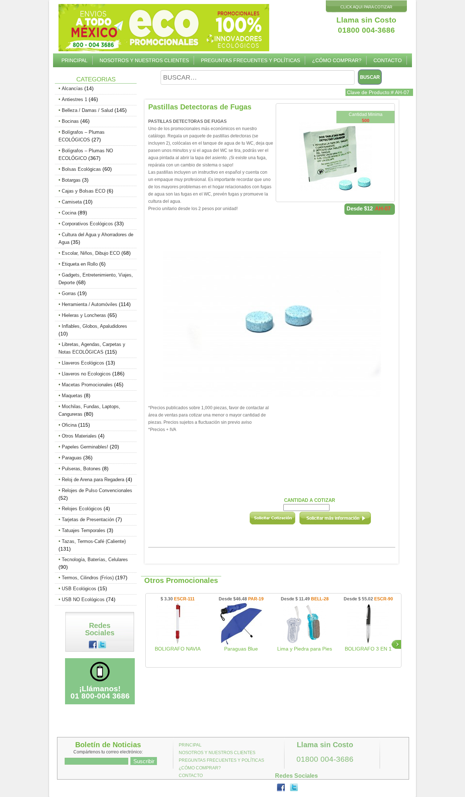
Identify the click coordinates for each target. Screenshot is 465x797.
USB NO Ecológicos (83, 599)
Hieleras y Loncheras (84, 315)
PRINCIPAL (74, 60)
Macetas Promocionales (87, 384)
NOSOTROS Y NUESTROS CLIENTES (144, 60)
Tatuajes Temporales (83, 530)
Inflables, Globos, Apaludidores (94, 326)
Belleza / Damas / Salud (87, 110)
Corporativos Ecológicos (87, 223)
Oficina (69, 425)
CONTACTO (387, 60)
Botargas (71, 180)
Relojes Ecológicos (82, 508)
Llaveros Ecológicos (83, 363)
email (344, 520)
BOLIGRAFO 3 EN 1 (368, 649)
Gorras (69, 293)
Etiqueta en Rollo (80, 264)
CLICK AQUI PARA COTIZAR (366, 7)
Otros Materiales (79, 436)
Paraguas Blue (241, 649)
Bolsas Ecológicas (81, 169)
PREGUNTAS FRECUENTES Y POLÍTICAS (250, 60)
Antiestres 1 (74, 99)
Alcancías (72, 88)
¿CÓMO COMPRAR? (336, 60)
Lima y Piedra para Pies (304, 649)
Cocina (69, 213)
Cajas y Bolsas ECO (83, 191)
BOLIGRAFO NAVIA (178, 649)
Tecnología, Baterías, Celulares (95, 559)
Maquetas (72, 395)
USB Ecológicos (79, 588)
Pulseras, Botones (81, 468)
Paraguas (72, 457)
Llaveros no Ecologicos (86, 374)
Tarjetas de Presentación (88, 519)
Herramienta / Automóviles (89, 304)
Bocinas (70, 121)
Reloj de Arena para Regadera (93, 479)
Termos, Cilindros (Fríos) (88, 577)
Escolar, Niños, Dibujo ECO (91, 253)
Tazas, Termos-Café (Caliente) (94, 541)
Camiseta (72, 202)
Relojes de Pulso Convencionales (97, 490)
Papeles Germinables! (85, 447)
